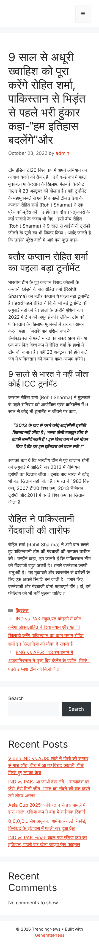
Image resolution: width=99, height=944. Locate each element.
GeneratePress (49, 935)
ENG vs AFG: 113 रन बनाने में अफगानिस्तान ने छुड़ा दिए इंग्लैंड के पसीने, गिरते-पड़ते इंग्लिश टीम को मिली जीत (49, 661)
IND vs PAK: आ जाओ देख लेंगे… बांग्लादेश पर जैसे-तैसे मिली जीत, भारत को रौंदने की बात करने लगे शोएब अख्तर (49, 788)
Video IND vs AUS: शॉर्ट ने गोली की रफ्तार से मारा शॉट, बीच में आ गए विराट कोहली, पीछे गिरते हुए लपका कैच (48, 765)
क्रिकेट (22, 610)
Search (16, 698)
